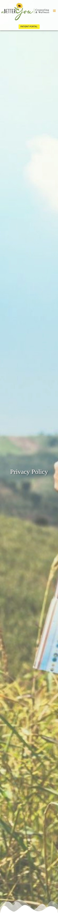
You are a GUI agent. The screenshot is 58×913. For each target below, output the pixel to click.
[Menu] (54, 11)
